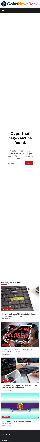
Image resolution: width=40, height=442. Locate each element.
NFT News (6, 345)
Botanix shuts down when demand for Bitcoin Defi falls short (17, 351)
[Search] (37, 10)
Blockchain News (8, 309)
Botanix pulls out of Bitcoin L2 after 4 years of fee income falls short (19, 315)
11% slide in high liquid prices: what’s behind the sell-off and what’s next (19, 387)
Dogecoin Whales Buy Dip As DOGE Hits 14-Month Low (18, 422)
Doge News (6, 416)
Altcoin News (7, 381)
